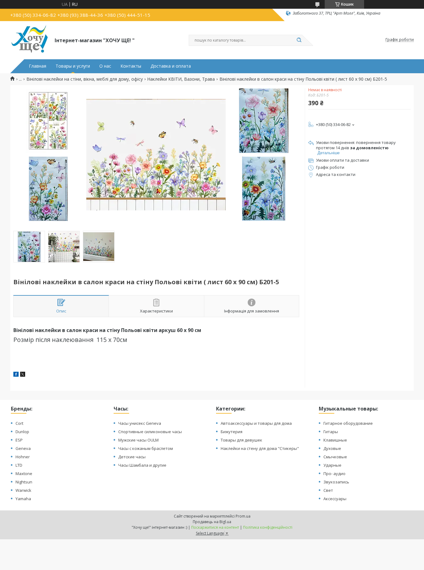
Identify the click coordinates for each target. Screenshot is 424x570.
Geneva (23, 448)
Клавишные (335, 440)
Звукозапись (336, 482)
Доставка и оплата (171, 66)
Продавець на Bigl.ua (212, 521)
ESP (19, 440)
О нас (105, 66)
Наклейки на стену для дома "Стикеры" (260, 448)
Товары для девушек (241, 440)
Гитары (330, 431)
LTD (19, 465)
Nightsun (24, 482)
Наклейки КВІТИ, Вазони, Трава (181, 79)
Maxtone (24, 473)
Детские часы (132, 457)
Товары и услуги (73, 66)
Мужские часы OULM (138, 440)
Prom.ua (243, 516)
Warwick (23, 490)
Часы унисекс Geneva (139, 423)
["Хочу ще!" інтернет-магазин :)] (29, 39)
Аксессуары (334, 498)
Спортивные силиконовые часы (150, 431)
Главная (37, 66)
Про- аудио (334, 473)
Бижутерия (231, 431)
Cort (19, 423)
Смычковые (335, 457)
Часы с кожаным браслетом (145, 448)
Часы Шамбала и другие (142, 465)
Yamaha (23, 498)
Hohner (23, 457)
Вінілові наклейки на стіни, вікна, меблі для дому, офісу (84, 79)
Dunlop (22, 431)
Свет (328, 490)
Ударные (332, 465)
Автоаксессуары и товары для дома (256, 423)
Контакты (130, 66)
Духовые (332, 448)
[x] (22, 375)
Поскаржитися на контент (215, 527)
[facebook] (16, 375)
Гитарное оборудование (348, 423)
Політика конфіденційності (267, 527)
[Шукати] (299, 40)
